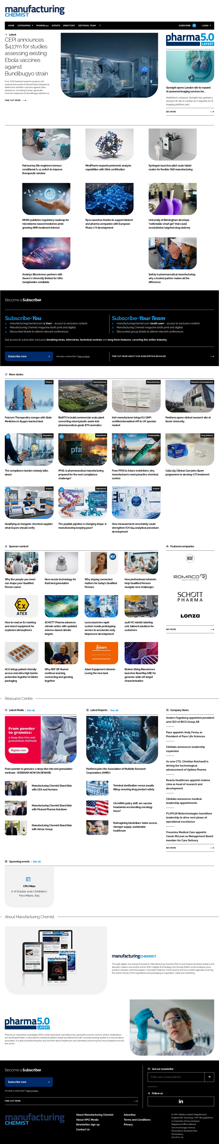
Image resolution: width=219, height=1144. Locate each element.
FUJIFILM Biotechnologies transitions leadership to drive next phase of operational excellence (189, 818)
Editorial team (87, 25)
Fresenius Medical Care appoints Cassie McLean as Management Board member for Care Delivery (189, 836)
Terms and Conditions (137, 1119)
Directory (69, 25)
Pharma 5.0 (42, 25)
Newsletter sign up (88, 1124)
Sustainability (154, 435)
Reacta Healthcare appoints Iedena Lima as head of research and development (188, 784)
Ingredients (101, 435)
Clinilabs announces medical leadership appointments (184, 801)
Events (56, 25)
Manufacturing (99, 382)
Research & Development (202, 382)
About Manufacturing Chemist (94, 1114)
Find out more (13, 100)
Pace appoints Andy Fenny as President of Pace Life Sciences (185, 734)
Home (11, 25)
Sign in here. (84, 356)
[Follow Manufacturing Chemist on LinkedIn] (180, 1102)
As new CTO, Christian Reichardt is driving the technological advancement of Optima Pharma (187, 766)
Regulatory (47, 435)
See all (31, 710)
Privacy (128, 1124)
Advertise (130, 1114)
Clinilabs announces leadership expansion (185, 749)
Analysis (49, 488)
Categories (23, 25)
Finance (49, 382)
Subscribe (185, 25)
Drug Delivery (207, 435)
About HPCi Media (87, 1119)
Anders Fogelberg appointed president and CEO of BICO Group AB (190, 720)
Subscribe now (17, 356)
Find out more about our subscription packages (139, 356)
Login (205, 25)
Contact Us (83, 1129)
